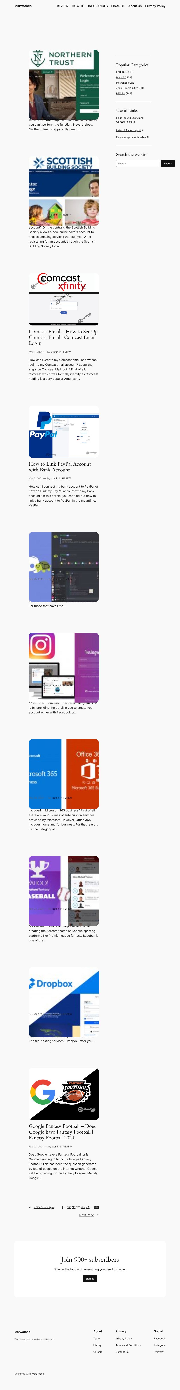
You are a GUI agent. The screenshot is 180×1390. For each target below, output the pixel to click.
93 (83, 1207)
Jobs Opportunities (127, 87)
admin (54, 102)
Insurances (122, 82)
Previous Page (41, 1207)
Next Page (89, 1215)
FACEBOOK (122, 71)
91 (73, 1207)
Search (168, 163)
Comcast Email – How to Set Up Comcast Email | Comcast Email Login (63, 337)
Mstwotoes (23, 6)
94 (87, 1207)
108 (96, 1207)
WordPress (37, 1373)
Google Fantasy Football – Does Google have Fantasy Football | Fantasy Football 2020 (62, 1132)
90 (69, 1207)
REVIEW (66, 102)
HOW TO (68, 685)
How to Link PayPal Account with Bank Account (60, 467)
